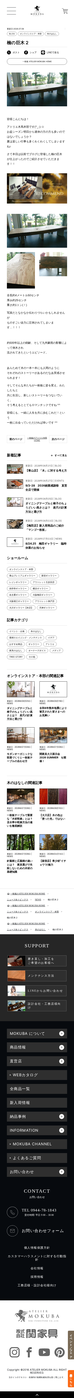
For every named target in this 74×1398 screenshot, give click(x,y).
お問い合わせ (22, 1171)
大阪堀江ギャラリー (19, 601)
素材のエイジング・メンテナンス (25, 637)
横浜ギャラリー (40, 588)
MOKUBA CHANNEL (32, 1144)
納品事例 (18, 1116)
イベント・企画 (16, 631)
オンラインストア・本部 (31, 33)
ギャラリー (33, 644)
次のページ (58, 439)
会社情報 (37, 1268)
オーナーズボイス (37, 650)
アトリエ (50, 644)
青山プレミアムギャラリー (22, 575)
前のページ (15, 439)
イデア (51, 637)
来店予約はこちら (71, 1378)
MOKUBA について (27, 1033)
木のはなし (52, 33)
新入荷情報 (20, 1102)
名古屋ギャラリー (18, 594)
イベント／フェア (71, 1344)
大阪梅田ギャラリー (42, 594)
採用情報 (37, 1276)
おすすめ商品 (15, 644)
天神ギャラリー (46, 607)
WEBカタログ (25, 1075)
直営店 (16, 1061)
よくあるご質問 (27, 1158)
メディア (56, 650)
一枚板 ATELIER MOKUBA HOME (37, 61)
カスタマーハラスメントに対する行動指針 (37, 1257)
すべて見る (61, 455)
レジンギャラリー (18, 582)
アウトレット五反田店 (43, 582)
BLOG (12, 33)
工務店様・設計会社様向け (37, 1285)
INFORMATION (24, 1130)
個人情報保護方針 (37, 1247)
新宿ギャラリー (49, 575)
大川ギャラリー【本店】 (21, 607)
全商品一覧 (20, 1089)
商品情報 (18, 1047)
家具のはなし (15, 650)
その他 (32, 656)
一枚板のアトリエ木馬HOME (37, 439)
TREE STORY (15, 656)
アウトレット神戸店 (44, 601)
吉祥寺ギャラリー (18, 588)
